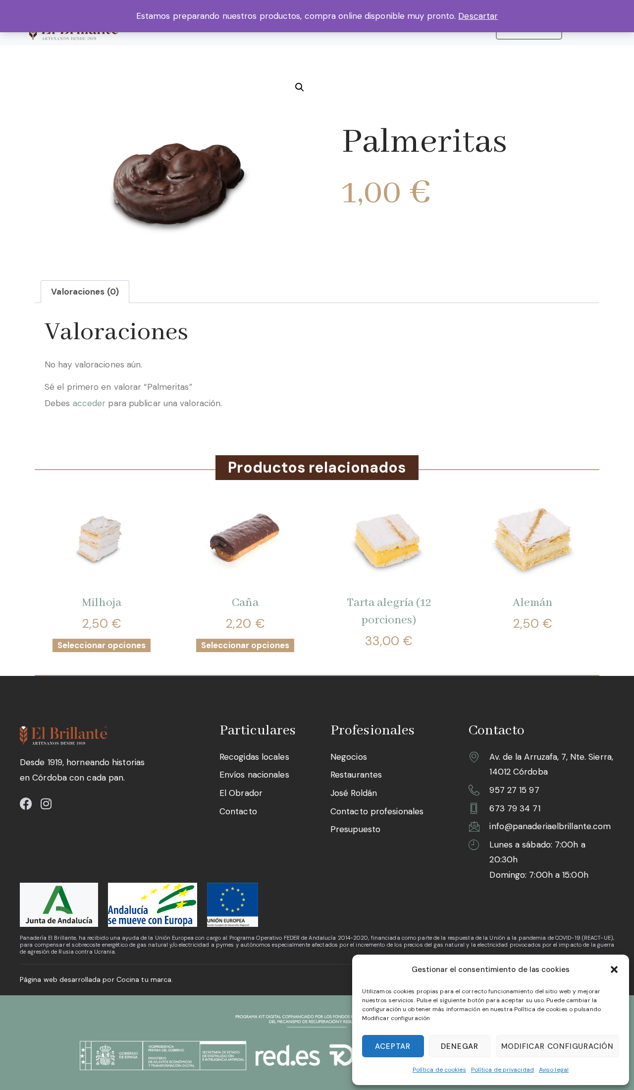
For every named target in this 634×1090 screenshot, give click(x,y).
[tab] (85, 291)
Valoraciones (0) (85, 291)
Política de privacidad (502, 1070)
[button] (614, 969)
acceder (89, 403)
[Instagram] (46, 803)
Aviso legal (554, 1070)
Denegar (459, 1046)
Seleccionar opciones (101, 645)
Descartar (478, 15)
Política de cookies (439, 1070)
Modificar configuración (557, 1046)
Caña (245, 603)
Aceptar (393, 1046)
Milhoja (101, 603)
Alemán (533, 603)
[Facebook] (26, 803)
